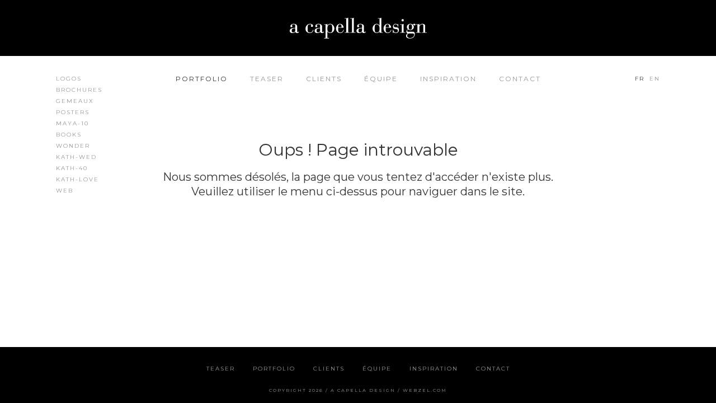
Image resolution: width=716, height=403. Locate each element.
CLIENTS (324, 78)
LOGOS (69, 78)
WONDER (73, 145)
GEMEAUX (75, 101)
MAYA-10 (72, 123)
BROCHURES (79, 89)
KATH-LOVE (77, 179)
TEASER (267, 78)
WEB (64, 190)
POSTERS (73, 112)
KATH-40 (72, 168)
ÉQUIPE (381, 78)
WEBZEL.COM (425, 390)
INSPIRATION (448, 78)
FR (639, 78)
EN (654, 78)
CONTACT (520, 78)
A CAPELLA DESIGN (363, 390)
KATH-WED (76, 157)
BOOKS (69, 134)
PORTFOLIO (202, 78)
